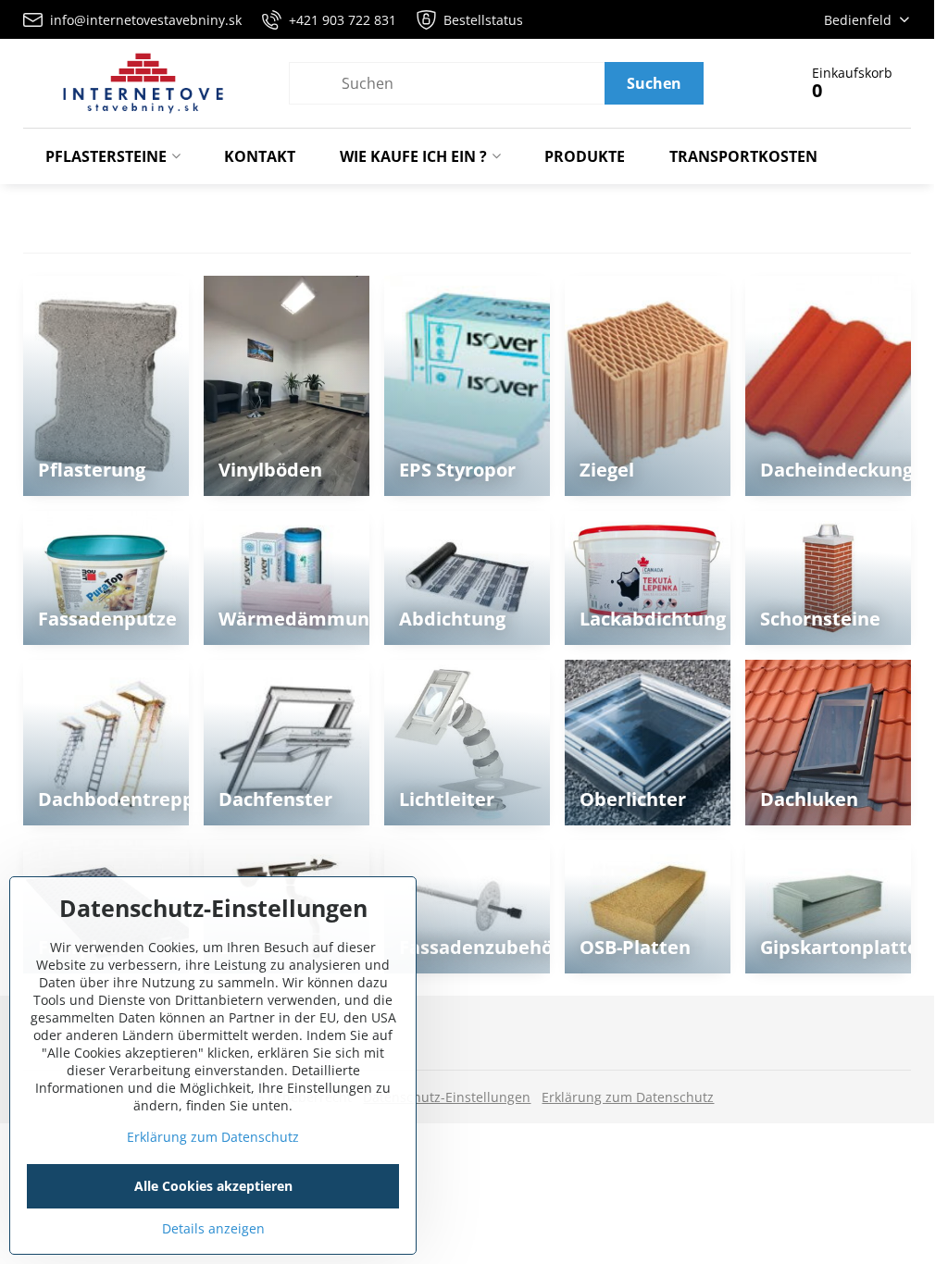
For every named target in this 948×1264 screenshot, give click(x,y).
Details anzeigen (213, 1228)
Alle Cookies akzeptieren (213, 1186)
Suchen (654, 83)
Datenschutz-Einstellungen (446, 1097)
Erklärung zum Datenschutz (628, 1097)
